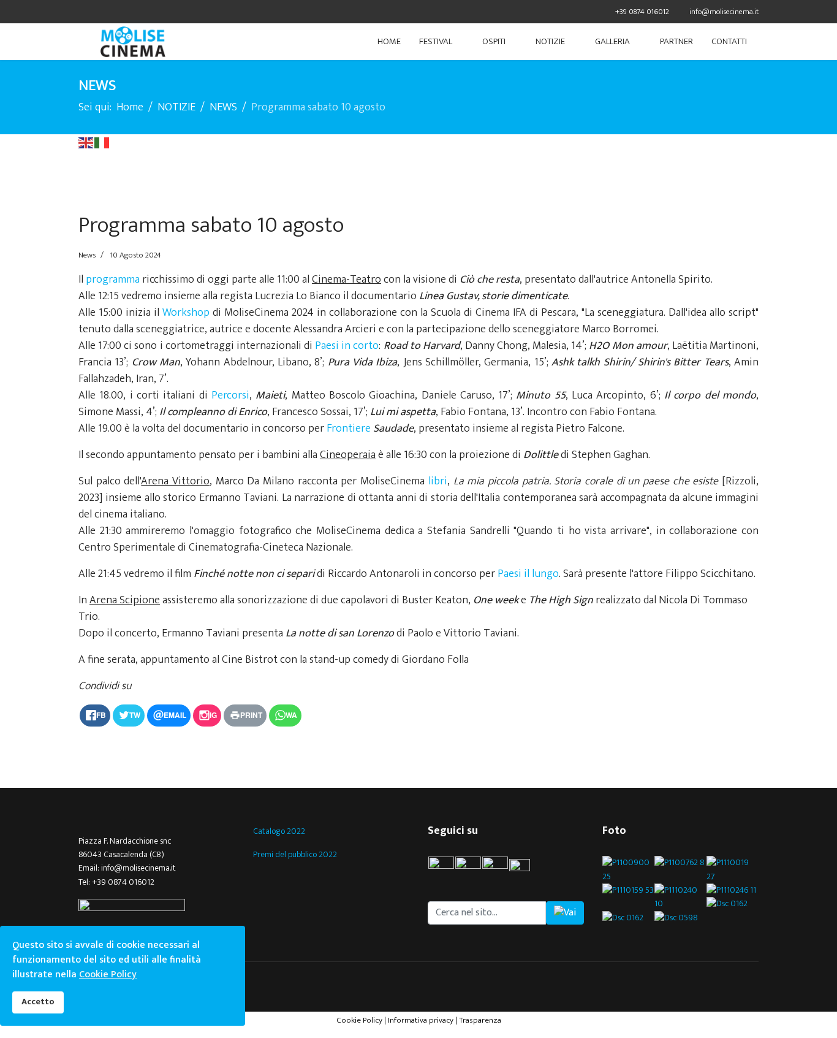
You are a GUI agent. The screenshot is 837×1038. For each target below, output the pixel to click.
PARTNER (676, 41)
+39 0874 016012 (642, 12)
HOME (389, 41)
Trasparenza (480, 1020)
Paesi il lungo (528, 574)
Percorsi (230, 395)
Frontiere (349, 428)
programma (113, 279)
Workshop (186, 312)
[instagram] (495, 869)
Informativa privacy (420, 1020)
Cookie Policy (359, 1020)
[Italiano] (102, 142)
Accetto (38, 1001)
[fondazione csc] (156, 906)
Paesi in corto (347, 346)
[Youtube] (113, 11)
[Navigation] (83, 41)
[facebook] (83, 11)
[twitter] (98, 11)
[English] (86, 142)
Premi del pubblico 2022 (295, 854)
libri (437, 481)
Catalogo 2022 (279, 831)
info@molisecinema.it (724, 12)
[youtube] (525, 869)
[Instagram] (129, 11)
